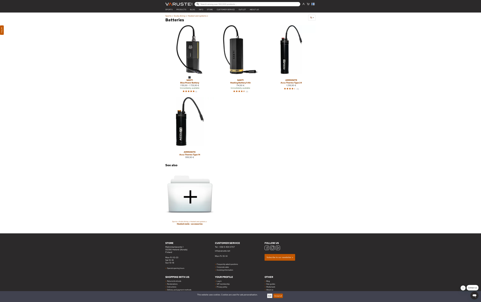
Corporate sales (223, 267)
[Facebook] (267, 248)
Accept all (278, 296)
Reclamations (172, 284)
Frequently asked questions (227, 264)
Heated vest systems (198, 16)
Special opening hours (175, 268)
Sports (169, 9)
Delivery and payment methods (179, 289)
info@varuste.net (222, 251)
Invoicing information (225, 270)
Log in (219, 281)
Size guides (270, 284)
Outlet (242, 9)
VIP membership (223, 284)
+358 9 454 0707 (227, 247)
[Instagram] (272, 248)
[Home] (178, 4)
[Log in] (303, 4)
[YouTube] (278, 248)
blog (192, 9)
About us (254, 9)
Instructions (171, 287)
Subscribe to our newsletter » (280, 257)
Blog (268, 281)
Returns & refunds (174, 281)
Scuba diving (180, 16)
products (181, 9)
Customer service (226, 9)
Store (210, 9)
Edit (269, 296)
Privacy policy (222, 287)
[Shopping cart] (308, 4)
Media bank (270, 287)
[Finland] (314, 4)
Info (201, 9)
